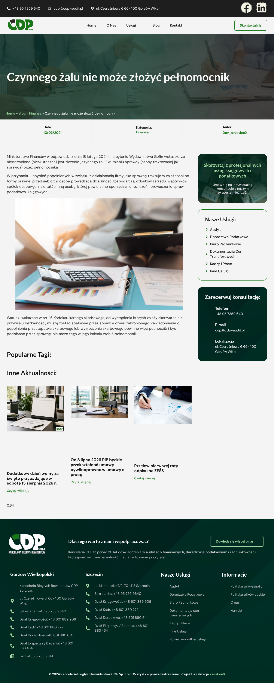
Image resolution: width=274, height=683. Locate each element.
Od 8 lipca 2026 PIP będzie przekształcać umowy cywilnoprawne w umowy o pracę (98, 467)
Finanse (35, 113)
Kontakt (176, 25)
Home (91, 25)
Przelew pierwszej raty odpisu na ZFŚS (156, 468)
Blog (156, 25)
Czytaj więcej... (18, 491)
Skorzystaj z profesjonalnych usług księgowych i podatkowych (232, 170)
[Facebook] (246, 7)
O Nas (111, 25)
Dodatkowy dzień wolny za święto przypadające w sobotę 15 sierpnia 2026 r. (33, 478)
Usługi (131, 25)
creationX (217, 674)
